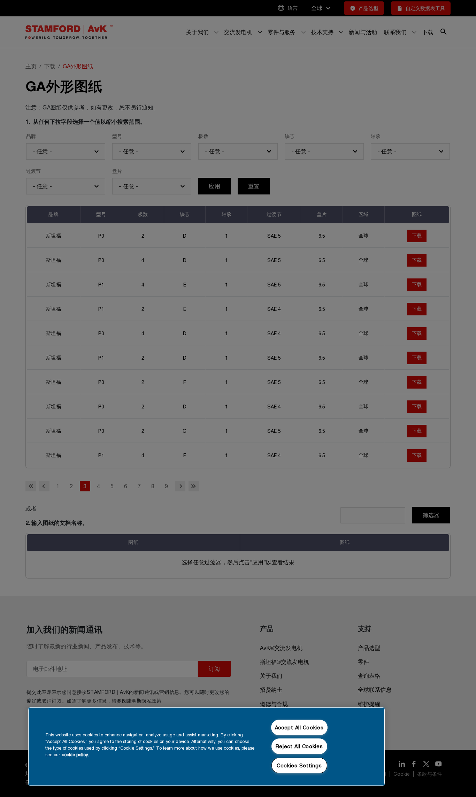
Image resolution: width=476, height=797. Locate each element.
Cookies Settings (299, 765)
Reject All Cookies (299, 746)
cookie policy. (75, 754)
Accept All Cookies (299, 727)
